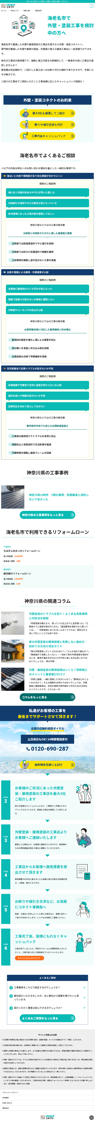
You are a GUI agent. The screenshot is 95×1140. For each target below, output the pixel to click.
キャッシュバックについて (29, 958)
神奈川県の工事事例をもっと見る (43, 515)
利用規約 (5, 1097)
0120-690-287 (50, 749)
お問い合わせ (7, 1103)
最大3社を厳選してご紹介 (48, 113)
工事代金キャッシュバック (49, 136)
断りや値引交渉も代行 (49, 124)
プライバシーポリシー (10, 1092)
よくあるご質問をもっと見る (40, 1018)
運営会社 (5, 1108)
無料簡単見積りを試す (49, 764)
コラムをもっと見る (34, 697)
